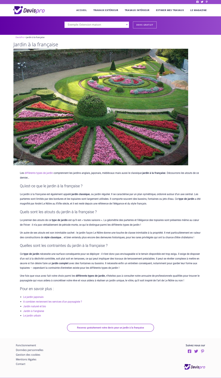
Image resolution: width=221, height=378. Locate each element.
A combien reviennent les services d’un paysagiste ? (52, 301)
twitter (202, 2)
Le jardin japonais (33, 297)
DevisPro (20, 37)
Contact (20, 364)
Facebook (197, 2)
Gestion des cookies (28, 354)
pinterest (207, 2)
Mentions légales (26, 359)
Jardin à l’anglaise (33, 311)
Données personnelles (29, 350)
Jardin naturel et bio (34, 306)
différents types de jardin (39, 173)
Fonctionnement (26, 345)
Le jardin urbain (32, 315)
